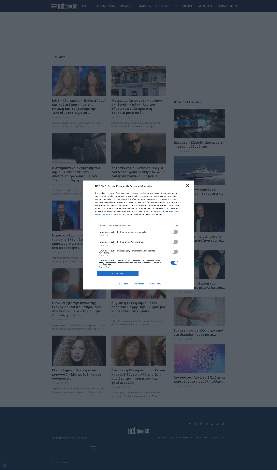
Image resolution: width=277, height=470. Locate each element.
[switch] (174, 232)
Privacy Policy (155, 284)
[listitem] (138, 225)
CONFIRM (117, 273)
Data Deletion (122, 284)
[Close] (188, 186)
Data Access (138, 284)
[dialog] (138, 235)
